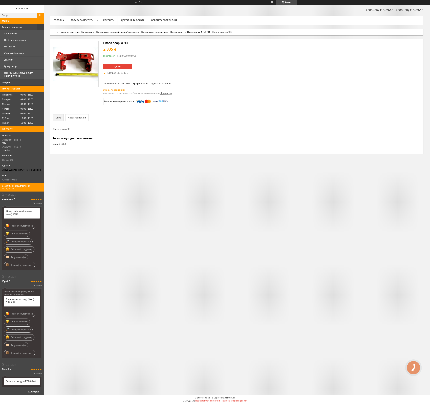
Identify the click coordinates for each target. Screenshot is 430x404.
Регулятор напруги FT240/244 (21, 381)
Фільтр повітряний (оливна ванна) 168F (19, 213)
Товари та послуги (12, 26)
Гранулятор (10, 66)
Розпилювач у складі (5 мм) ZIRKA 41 (20, 301)
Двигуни (8, 59)
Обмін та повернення (164, 20)
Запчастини (10, 33)
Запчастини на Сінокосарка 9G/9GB (190, 32)
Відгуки (6, 82)
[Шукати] (40, 15)
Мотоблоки (10, 46)
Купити (117, 66)
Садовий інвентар (14, 53)
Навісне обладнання (15, 40)
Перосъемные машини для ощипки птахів (18, 74)
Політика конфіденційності (234, 401)
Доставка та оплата (132, 20)
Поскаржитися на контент (207, 401)
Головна (59, 20)
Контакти (108, 20)
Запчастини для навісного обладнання (117, 32)
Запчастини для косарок (154, 32)
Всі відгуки (33, 391)
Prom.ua (231, 398)
